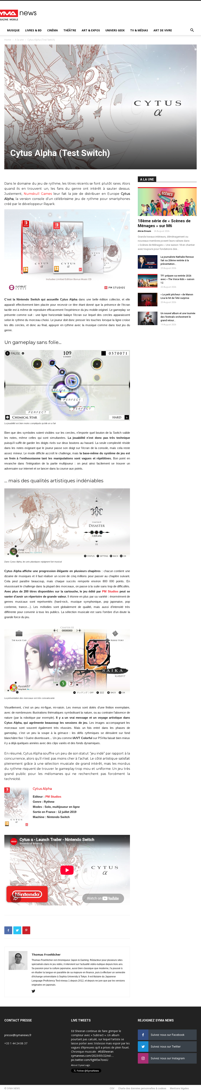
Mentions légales (179, 1088)
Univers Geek (115, 30)
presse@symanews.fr (17, 1035)
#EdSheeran (105, 1051)
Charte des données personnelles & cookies (142, 1088)
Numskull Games (38, 194)
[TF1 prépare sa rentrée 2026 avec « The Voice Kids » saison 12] (147, 281)
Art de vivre (162, 30)
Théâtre (69, 30)
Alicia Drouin (144, 231)
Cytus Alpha (42, 789)
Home (7, 39)
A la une (19, 39)
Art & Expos (91, 30)
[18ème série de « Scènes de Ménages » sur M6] (167, 201)
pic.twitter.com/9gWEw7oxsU (89, 1060)
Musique (13, 30)
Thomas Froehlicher (46, 954)
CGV (112, 1088)
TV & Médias (139, 30)
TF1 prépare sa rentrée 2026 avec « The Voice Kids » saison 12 (177, 279)
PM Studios (110, 591)
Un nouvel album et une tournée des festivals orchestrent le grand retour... (178, 317)
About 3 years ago (80, 1065)
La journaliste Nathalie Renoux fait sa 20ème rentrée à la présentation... (177, 260)
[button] (192, 31)
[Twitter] (35, 991)
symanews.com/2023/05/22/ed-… (92, 1056)
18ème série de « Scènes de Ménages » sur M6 (164, 223)
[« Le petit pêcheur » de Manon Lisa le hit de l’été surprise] (147, 299)
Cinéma (52, 30)
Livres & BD (33, 30)
